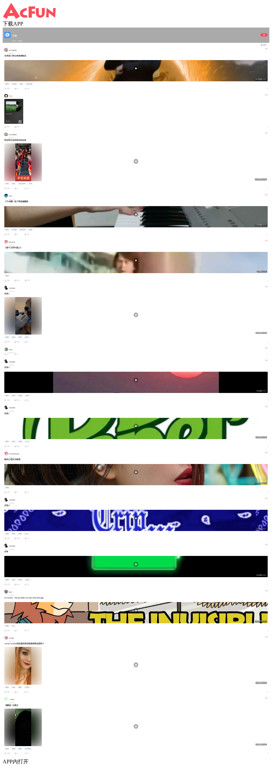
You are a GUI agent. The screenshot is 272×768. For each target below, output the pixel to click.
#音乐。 (27, 337)
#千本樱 (14, 229)
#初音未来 (23, 229)
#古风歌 (14, 84)
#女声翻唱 (28, 748)
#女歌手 (27, 687)
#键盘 (30, 229)
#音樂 (7, 84)
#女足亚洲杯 (22, 183)
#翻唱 (20, 687)
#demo (27, 441)
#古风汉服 (29, 84)
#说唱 (20, 337)
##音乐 (20, 395)
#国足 (13, 183)
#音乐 (21, 84)
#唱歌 (13, 748)
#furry (13, 626)
